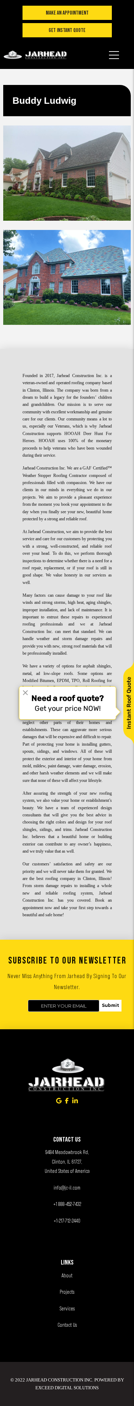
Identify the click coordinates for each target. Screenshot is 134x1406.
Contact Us (67, 1325)
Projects (67, 1292)
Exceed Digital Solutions (67, 1387)
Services (67, 1308)
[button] (114, 50)
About (67, 1275)
